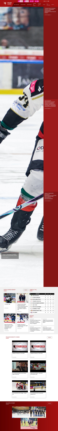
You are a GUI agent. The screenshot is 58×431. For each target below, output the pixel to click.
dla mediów (48, 5)
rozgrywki (23, 4)
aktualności (16, 4)
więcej (49, 337)
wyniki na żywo (34, 4)
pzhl (44, 4)
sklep (53, 4)
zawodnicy (29, 4)
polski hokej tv (39, 4)
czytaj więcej (5, 257)
